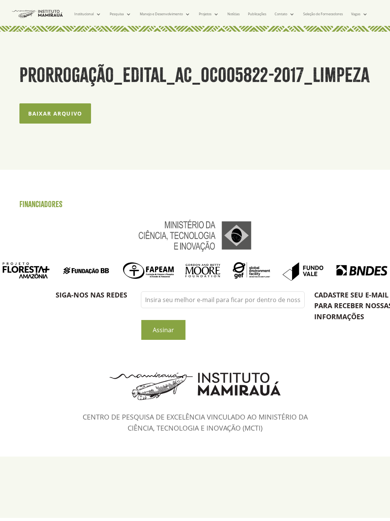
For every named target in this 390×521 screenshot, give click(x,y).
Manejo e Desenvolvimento (161, 13)
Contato (281, 13)
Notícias (233, 13)
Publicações (257, 13)
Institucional (84, 13)
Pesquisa (117, 13)
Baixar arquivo (55, 113)
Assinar (163, 330)
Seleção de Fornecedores (323, 13)
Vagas (355, 13)
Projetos (205, 13)
